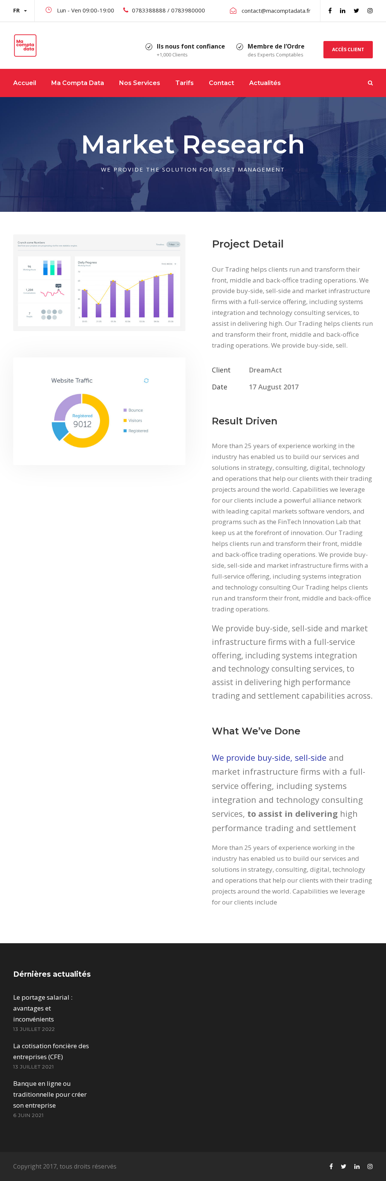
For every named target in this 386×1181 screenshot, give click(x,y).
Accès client (348, 49)
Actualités (265, 83)
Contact (221, 83)
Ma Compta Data (77, 83)
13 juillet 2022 (34, 1029)
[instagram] (370, 10)
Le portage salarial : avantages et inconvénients (42, 1008)
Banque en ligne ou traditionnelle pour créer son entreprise (50, 1094)
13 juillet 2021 (33, 1067)
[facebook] (330, 10)
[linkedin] (342, 10)
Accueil (24, 83)
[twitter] (356, 10)
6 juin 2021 (28, 1115)
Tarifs (184, 83)
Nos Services (139, 83)
